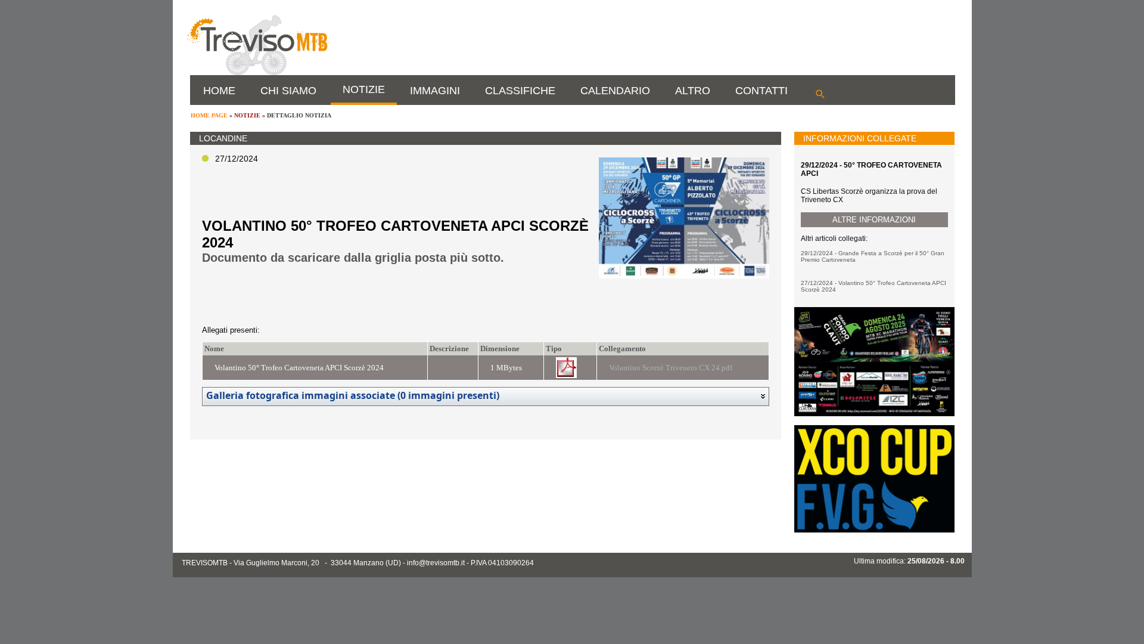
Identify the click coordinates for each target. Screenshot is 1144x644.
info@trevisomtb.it (436, 563)
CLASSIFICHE (520, 91)
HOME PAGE (209, 115)
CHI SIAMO (288, 91)
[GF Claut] (874, 414)
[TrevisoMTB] (257, 73)
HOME (219, 91)
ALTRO (692, 91)
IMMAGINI (435, 91)
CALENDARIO (615, 91)
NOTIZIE (364, 89)
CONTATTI (761, 91)
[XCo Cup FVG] (874, 530)
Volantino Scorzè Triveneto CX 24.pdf (670, 367)
